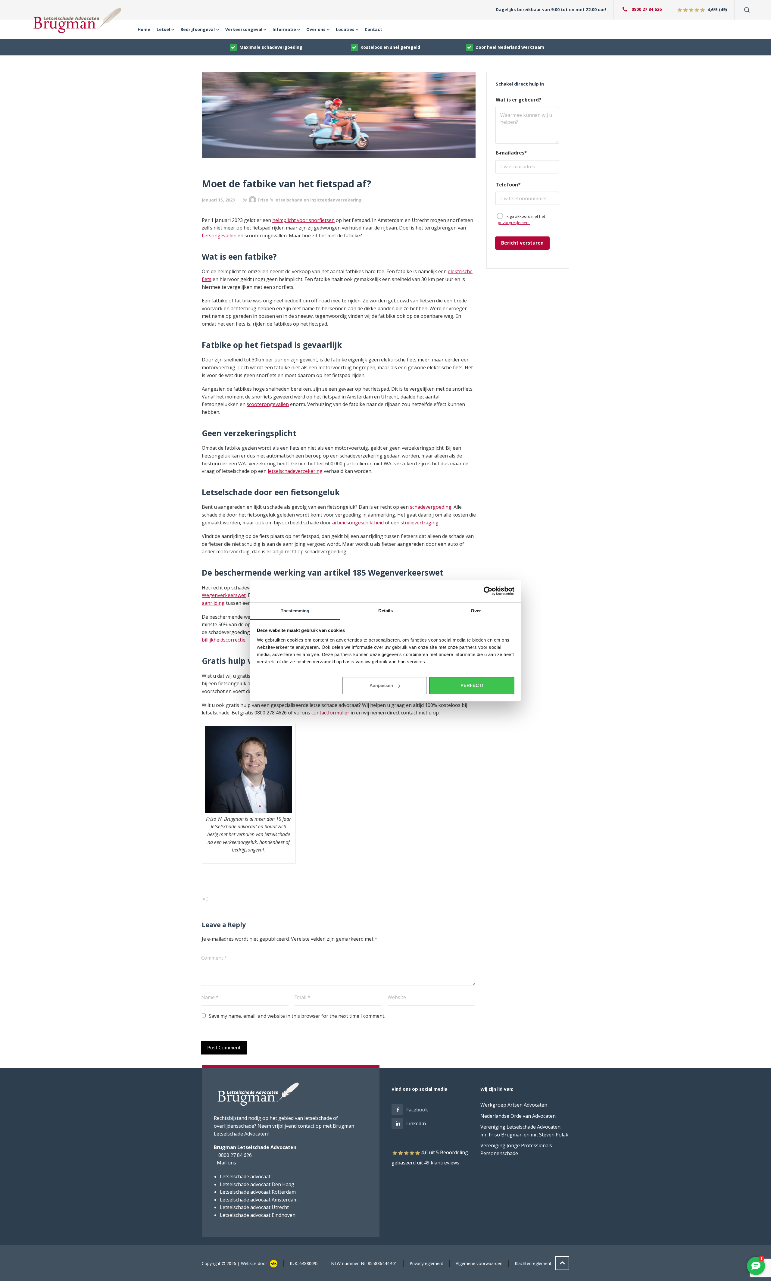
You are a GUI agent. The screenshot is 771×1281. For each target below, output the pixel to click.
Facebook (417, 1109)
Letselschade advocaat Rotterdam (258, 1192)
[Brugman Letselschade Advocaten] (77, 20)
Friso (263, 200)
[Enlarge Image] (339, 115)
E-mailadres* (511, 152)
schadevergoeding (430, 507)
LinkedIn (416, 1123)
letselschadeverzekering (295, 471)
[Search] (746, 10)
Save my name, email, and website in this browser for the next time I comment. (297, 1016)
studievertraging (420, 522)
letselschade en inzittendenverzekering (318, 200)
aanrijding (213, 603)
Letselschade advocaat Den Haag (257, 1184)
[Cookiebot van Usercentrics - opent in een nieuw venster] (488, 590)
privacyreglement (514, 222)
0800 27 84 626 (647, 9)
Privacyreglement (426, 1263)
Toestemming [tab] (295, 610)
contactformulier (330, 712)
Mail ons (226, 1162)
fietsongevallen (219, 235)
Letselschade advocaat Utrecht (254, 1207)
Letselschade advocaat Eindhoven (257, 1215)
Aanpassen (381, 685)
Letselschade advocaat (245, 1176)
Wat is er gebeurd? (518, 99)
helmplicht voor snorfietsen (303, 220)
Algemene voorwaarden (479, 1263)
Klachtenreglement (533, 1263)
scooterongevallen (268, 404)
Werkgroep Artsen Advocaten (513, 1104)
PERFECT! (471, 685)
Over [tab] (476, 610)
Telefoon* (508, 184)
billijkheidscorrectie (223, 639)
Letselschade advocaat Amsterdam (259, 1199)
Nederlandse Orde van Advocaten (518, 1116)
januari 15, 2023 (218, 200)
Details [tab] (385, 610)
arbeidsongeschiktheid (358, 522)
